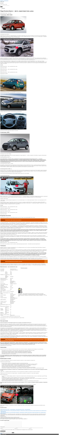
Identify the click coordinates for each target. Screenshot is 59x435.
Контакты (3, 8)
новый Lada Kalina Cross (26, 414)
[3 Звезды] (9, 418)
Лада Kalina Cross (19, 414)
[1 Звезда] (2, 418)
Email (15, 428)
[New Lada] (2, 1)
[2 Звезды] (5, 418)
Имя (1, 428)
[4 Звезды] (12, 418)
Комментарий (2, 426)
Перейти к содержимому (4, 0)
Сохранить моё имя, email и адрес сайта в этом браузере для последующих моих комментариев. (17, 429)
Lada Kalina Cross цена (3, 414)
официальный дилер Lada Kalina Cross (36, 414)
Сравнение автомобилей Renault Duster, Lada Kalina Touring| (9, 417)
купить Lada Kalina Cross (12, 414)
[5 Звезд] (15, 418)
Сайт (29, 428)
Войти (1, 433)
